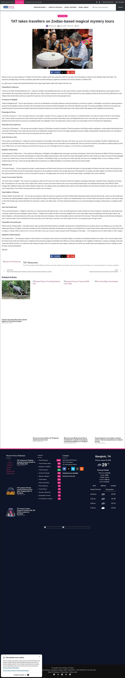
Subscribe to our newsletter (70, 473)
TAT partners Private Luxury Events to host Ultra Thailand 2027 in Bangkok (45, 2)
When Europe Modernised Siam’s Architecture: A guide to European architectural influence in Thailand (75, 439)
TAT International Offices (69, 464)
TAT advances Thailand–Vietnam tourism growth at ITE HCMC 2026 (26, 462)
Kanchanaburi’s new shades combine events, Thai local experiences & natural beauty (109, 439)
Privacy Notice (64, 672)
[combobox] (103, 7)
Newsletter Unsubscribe (68, 476)
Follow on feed (73, 672)
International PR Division (69, 460)
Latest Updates (19, 2)
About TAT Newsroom (54, 672)
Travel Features (62, 16)
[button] (96, 2)
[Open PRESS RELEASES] (46, 7)
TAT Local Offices (67, 462)
